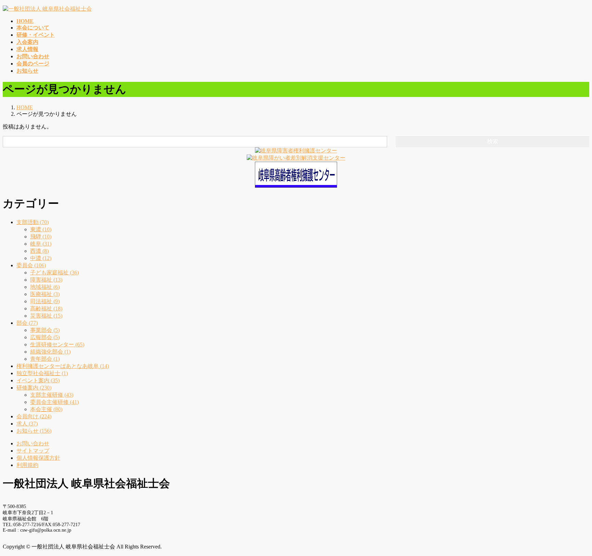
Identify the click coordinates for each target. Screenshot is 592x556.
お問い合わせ (32, 443)
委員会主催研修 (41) (54, 402)
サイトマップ (32, 451)
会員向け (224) (33, 416)
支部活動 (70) (32, 222)
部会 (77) (27, 323)
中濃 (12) (40, 258)
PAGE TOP (573, 532)
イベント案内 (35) (38, 380)
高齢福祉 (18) (46, 308)
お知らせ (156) (33, 431)
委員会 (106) (31, 265)
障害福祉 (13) (46, 280)
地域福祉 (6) (45, 287)
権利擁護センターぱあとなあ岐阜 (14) (62, 366)
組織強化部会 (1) (50, 352)
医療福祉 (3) (45, 294)
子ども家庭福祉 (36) (54, 272)
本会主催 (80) (46, 409)
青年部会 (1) (45, 359)
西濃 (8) (39, 251)
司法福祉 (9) (45, 301)
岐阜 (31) (40, 244)
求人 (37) (27, 424)
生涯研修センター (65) (57, 344)
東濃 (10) (40, 229)
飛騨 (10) (40, 236)
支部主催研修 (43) (51, 395)
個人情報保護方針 (38, 458)
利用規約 (27, 465)
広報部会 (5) (45, 337)
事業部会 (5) (45, 330)
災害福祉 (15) (46, 316)
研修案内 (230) (33, 388)
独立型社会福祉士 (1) (42, 373)
